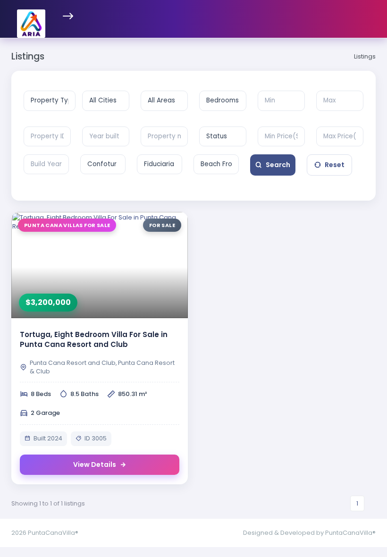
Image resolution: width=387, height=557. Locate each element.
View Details (94, 464)
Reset (335, 164)
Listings (365, 56)
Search (278, 164)
